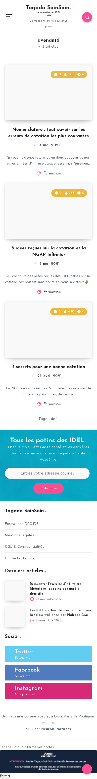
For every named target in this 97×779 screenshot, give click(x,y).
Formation (52, 173)
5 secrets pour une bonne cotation (48, 367)
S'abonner (48, 488)
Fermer (5, 776)
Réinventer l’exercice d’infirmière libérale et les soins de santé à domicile (55, 589)
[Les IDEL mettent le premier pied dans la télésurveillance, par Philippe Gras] (15, 617)
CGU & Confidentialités (24, 546)
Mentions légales (19, 535)
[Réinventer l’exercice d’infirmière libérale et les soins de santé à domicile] (15, 591)
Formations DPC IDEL (23, 523)
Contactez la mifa (20, 558)
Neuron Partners (56, 729)
